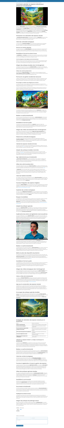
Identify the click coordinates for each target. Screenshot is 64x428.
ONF (23, 146)
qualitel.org (22, 152)
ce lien (44, 167)
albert (21, 409)
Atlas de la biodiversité (32, 281)
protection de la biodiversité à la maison (24, 187)
